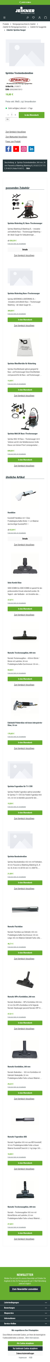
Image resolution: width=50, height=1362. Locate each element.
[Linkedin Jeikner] (32, 149)
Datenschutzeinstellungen (25, 1353)
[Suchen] (27, 17)
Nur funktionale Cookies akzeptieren (25, 1348)
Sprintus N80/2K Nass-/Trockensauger (23, 434)
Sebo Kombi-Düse (15, 583)
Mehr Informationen (32, 1338)
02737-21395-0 (26, 2)
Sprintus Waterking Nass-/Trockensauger (24, 293)
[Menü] (4, 17)
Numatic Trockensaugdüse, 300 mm (22, 1207)
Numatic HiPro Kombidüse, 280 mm (21, 997)
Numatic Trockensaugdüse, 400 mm (22, 653)
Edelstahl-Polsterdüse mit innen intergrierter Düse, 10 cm (25, 724)
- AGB (30, 1357)
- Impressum (22, 1357)
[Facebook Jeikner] (9, 149)
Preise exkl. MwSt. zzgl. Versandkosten (21, 101)
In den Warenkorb (32, 115)
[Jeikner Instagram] (24, 149)
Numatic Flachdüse (15, 926)
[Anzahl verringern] (8, 115)
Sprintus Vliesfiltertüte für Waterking (22, 363)
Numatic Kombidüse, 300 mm (19, 1067)
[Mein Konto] (40, 17)
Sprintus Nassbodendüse (17, 856)
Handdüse (11, 512)
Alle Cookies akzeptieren (25, 1343)
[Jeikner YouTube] (16, 149)
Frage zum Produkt (13, 141)
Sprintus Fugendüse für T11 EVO (20, 786)
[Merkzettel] (33, 17)
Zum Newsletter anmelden (25, 1289)
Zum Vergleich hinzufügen (16, 132)
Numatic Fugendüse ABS (17, 1137)
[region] (25, 54)
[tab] (25, 166)
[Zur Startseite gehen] (25, 10)
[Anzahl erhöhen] (15, 115)
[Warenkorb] (45, 17)
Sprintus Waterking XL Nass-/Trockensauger (25, 223)
